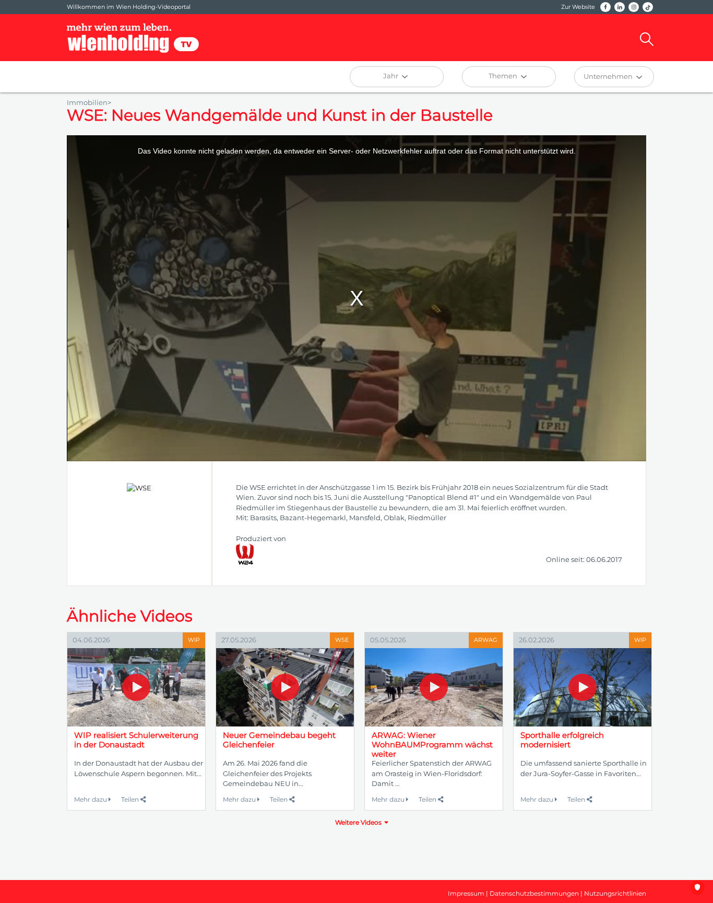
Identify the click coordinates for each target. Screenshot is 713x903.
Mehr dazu (91, 799)
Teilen (130, 799)
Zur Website (578, 6)
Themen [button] (504, 76)
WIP (194, 639)
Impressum (466, 893)
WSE (342, 639)
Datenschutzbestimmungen (534, 893)
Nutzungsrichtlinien (615, 893)
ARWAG (485, 639)
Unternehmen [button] (609, 76)
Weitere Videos (358, 822)
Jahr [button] (391, 76)
